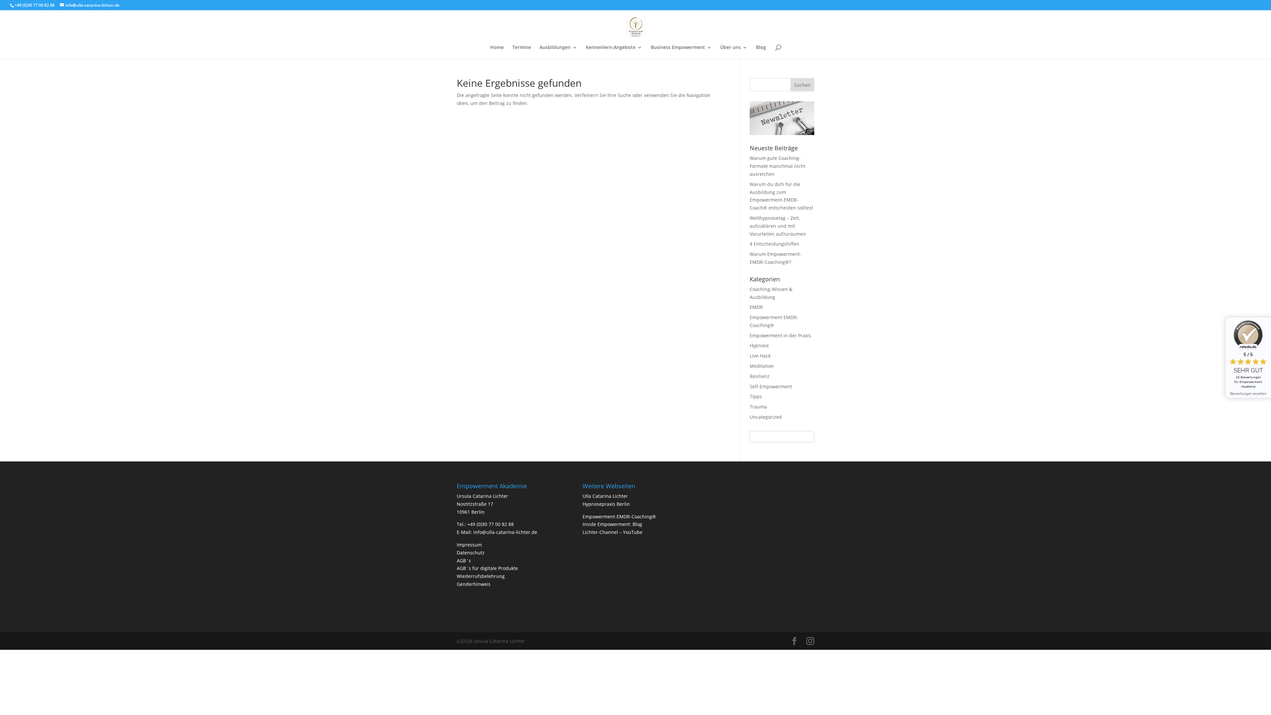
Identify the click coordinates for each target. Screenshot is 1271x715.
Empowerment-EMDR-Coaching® (619, 516)
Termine (521, 47)
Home (497, 47)
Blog (761, 47)
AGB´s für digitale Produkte (487, 568)
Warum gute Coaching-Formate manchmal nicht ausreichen (777, 166)
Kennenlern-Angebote (611, 47)
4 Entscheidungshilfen (774, 244)
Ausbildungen (555, 47)
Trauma (758, 407)
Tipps (756, 396)
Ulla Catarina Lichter (605, 496)
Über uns (730, 47)
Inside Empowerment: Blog (612, 524)
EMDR (756, 307)
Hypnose (759, 345)
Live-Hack (760, 356)
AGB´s (464, 560)
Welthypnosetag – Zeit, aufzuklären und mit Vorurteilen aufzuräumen (778, 226)
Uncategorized (766, 417)
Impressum (469, 545)
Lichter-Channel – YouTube (612, 532)
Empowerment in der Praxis (780, 335)
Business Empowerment (678, 47)
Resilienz (760, 376)
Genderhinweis (474, 584)
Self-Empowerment (771, 386)
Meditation (762, 366)
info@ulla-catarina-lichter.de (505, 532)
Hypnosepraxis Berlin (606, 504)
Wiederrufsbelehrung (481, 576)
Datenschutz (471, 552)
